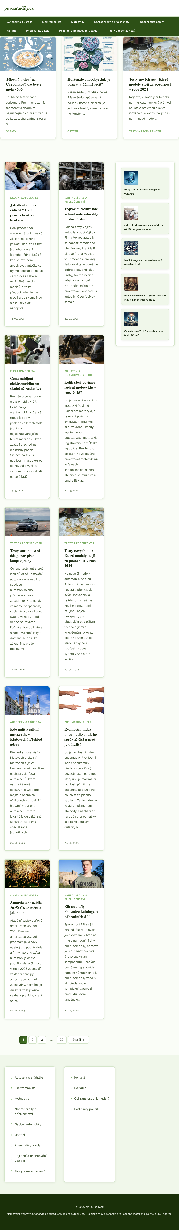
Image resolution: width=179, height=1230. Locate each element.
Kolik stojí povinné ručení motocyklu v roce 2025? (80, 387)
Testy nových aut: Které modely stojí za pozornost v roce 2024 (150, 84)
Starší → (78, 1039)
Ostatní (11, 30)
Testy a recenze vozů (121, 30)
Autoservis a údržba (20, 21)
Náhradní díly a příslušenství (112, 21)
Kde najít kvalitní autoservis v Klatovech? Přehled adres (26, 736)
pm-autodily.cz (18, 8)
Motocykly (77, 21)
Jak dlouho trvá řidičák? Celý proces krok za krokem (23, 212)
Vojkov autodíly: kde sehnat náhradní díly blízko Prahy (81, 214)
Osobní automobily (152, 21)
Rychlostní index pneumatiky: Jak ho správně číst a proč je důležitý (80, 736)
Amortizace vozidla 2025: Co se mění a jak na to (26, 907)
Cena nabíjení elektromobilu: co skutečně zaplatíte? (25, 383)
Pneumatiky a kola (37, 30)
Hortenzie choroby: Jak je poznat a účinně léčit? (88, 81)
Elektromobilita (51, 21)
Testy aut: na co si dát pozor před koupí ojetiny (25, 555)
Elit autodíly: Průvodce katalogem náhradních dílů (81, 911)
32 (61, 1039)
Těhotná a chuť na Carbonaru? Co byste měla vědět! (23, 84)
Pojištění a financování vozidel (78, 30)
